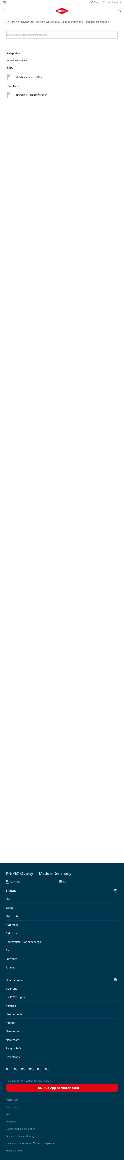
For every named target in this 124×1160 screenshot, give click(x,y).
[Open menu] (20, 11)
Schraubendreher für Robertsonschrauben (85, 21)
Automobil (12, 925)
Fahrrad (11, 967)
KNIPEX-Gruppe (15, 997)
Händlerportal (14, 1014)
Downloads (13, 1057)
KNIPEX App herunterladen (58, 1088)
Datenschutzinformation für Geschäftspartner (31, 1143)
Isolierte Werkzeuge (47, 21)
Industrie (11, 933)
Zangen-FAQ (13, 1048)
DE (64, 881)
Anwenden (115, 35)
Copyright (11, 1121)
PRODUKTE (26, 21)
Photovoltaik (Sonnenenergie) (24, 942)
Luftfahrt (11, 959)
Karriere (11, 1005)
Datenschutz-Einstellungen (20, 1128)
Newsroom (12, 1040)
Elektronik (12, 916)
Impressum (12, 1099)
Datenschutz (12, 1107)
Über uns (11, 988)
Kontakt (15, 881)
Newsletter (12, 1031)
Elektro (10, 899)
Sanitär (10, 907)
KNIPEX (12, 21)
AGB (8, 1114)
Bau (8, 950)
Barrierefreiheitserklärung (20, 1136)
